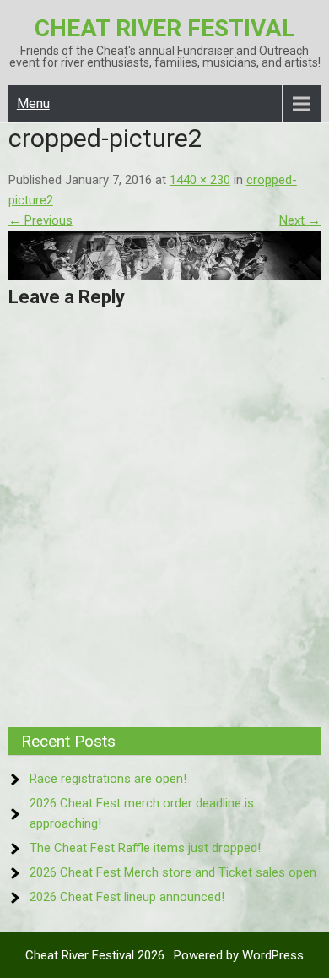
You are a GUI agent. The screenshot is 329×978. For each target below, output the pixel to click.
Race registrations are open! (108, 778)
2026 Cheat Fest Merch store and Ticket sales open (173, 872)
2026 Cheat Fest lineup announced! (127, 897)
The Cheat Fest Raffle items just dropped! (145, 848)
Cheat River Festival (165, 28)
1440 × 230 (200, 179)
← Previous (40, 220)
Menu (33, 103)
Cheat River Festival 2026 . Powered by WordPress (164, 955)
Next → (300, 220)
